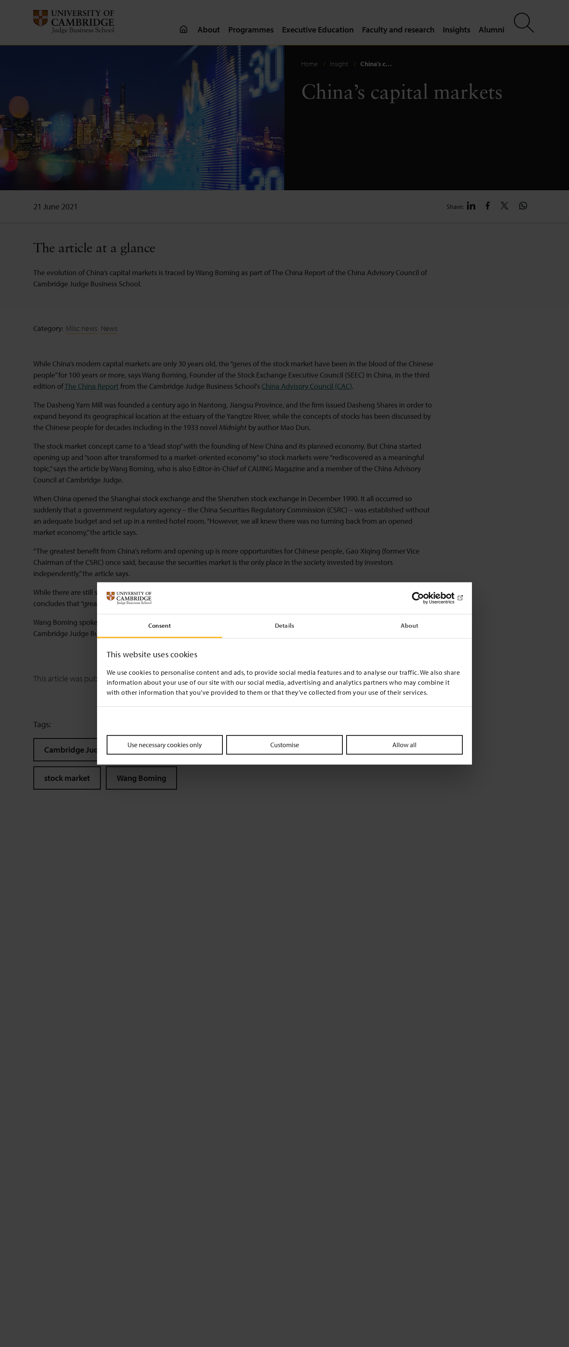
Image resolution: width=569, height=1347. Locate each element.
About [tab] (409, 626)
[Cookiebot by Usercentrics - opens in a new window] (426, 598)
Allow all (404, 745)
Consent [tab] (159, 626)
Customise (284, 745)
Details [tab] (284, 626)
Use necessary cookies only (164, 745)
